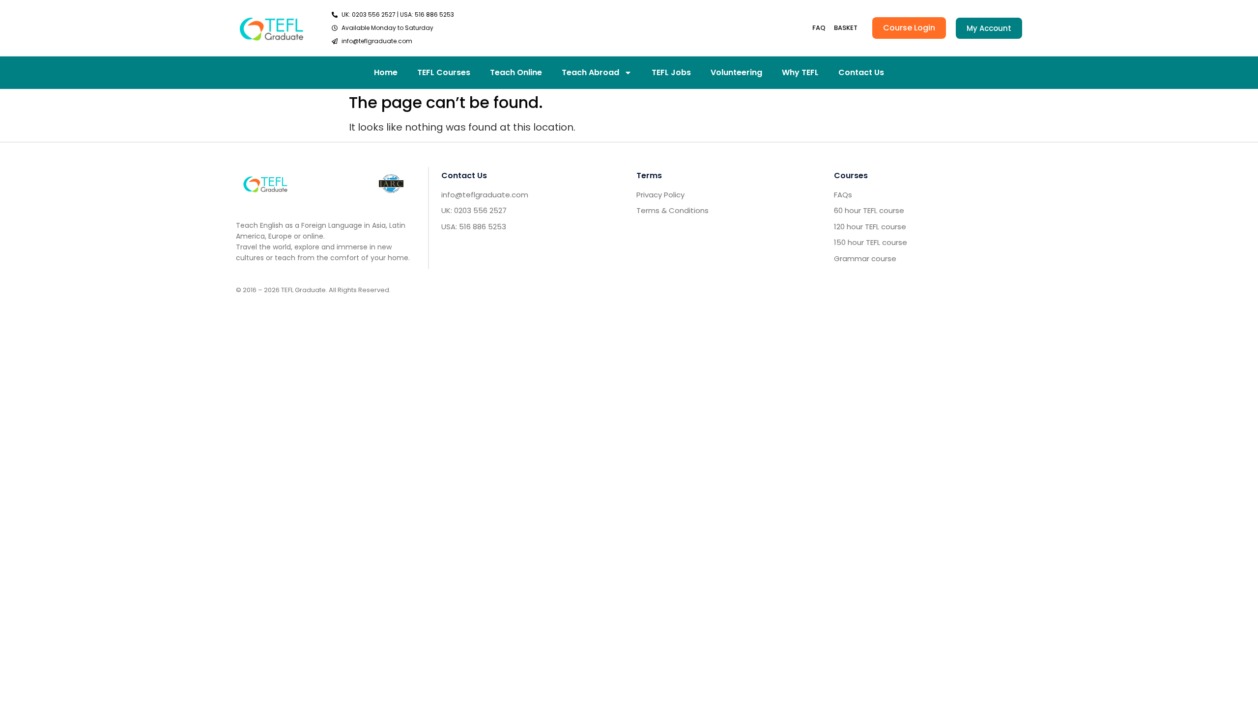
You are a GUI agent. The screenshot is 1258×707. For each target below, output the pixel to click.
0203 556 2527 (374, 14)
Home (386, 72)
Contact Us (861, 72)
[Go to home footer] (265, 183)
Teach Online (516, 72)
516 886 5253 (434, 14)
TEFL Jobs (671, 72)
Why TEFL (800, 72)
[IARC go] (391, 184)
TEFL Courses (443, 72)
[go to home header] (271, 28)
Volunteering (736, 72)
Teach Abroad (590, 72)
